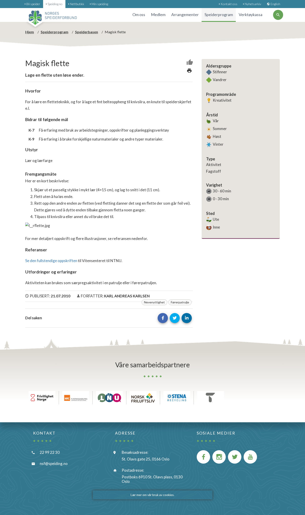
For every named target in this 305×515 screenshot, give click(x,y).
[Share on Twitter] (175, 318)
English (275, 4)
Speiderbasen (86, 32)
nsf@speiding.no (54, 463)
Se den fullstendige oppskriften (51, 260)
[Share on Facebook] (163, 318)
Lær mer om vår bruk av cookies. (152, 495)
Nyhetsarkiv (253, 4)
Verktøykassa (250, 14)
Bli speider (33, 4)
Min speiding (100, 4)
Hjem (29, 32)
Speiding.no (55, 4)
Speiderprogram (54, 32)
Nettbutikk (77, 4)
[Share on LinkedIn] (187, 318)
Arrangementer (185, 14)
